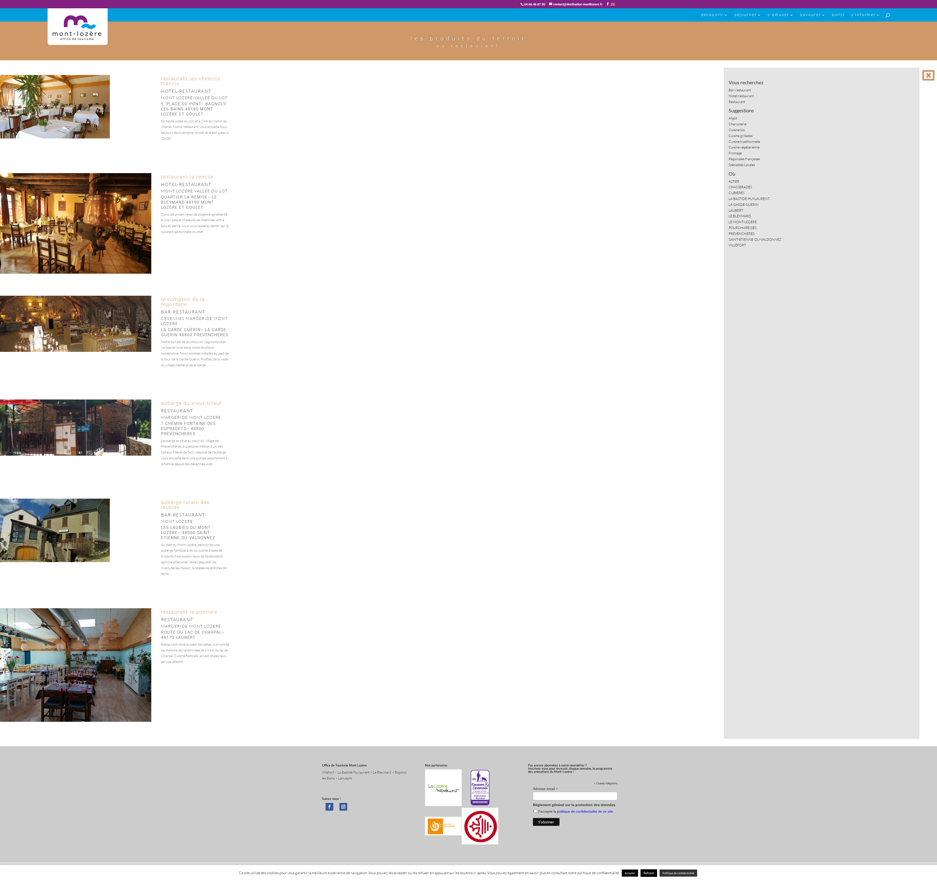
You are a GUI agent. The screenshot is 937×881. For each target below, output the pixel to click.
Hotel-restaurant (741, 96)
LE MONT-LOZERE (743, 222)
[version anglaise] (613, 4)
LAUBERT (736, 210)
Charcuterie (737, 124)
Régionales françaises (744, 159)
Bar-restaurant (740, 90)
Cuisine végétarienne (744, 147)
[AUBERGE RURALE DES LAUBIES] (55, 562)
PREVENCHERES (741, 233)
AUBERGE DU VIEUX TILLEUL (191, 403)
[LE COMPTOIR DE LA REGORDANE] (75, 352)
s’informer (863, 15)
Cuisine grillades (741, 136)
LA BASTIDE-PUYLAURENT (749, 199)
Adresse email (545, 789)
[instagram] (343, 807)
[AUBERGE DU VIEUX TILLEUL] (75, 455)
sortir (838, 15)
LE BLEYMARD (740, 216)
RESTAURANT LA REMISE (187, 177)
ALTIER (734, 181)
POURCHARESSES (742, 228)
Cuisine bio (737, 130)
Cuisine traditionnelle (744, 141)
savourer (810, 15)
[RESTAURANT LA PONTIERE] (75, 722)
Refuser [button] (648, 873)
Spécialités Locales (742, 165)
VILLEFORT (737, 245)
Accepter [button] (630, 873)
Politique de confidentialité (678, 873)
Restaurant (737, 102)
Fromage (735, 153)
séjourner (745, 15)
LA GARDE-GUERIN (744, 204)
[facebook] (329, 807)
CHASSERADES (740, 187)
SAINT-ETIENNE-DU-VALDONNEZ (755, 239)
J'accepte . (576, 811)
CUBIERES (736, 193)
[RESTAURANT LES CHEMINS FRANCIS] (55, 138)
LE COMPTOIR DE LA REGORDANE (183, 301)
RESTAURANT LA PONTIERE (189, 612)
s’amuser (778, 15)
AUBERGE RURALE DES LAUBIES (185, 504)
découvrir (712, 15)
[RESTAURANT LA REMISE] (75, 274)
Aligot (733, 118)
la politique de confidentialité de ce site (583, 811)
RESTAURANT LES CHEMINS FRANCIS (191, 81)
